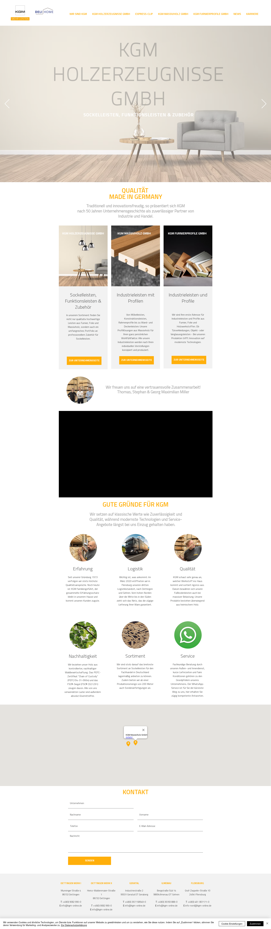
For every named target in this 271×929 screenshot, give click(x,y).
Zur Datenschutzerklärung (74, 925)
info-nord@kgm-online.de (198, 906)
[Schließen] (267, 923)
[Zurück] (7, 104)
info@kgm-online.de (71, 906)
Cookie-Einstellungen (231, 923)
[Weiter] (264, 104)
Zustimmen (255, 923)
